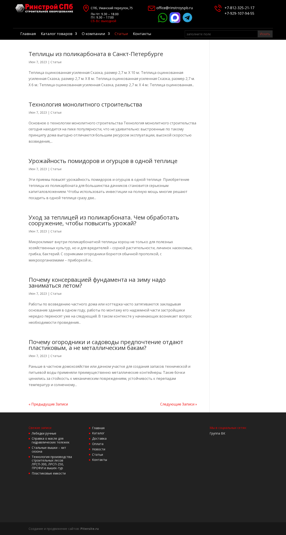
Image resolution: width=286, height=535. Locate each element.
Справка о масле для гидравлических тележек (50, 440)
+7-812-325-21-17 (239, 7)
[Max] (175, 21)
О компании (93, 34)
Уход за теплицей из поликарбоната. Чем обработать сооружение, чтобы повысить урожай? (104, 220)
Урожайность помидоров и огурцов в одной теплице (103, 161)
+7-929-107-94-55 (238, 13)
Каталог (98, 433)
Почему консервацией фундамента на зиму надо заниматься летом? (97, 282)
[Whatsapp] (162, 21)
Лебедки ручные (44, 433)
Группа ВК (217, 433)
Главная (28, 34)
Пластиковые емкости (49, 473)
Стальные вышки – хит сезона (49, 449)
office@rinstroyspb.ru (174, 7)
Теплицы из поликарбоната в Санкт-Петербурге (96, 54)
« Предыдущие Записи (48, 404)
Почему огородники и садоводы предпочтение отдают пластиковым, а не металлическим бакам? (106, 345)
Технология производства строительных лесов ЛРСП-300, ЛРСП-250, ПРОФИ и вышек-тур (52, 462)
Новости (98, 449)
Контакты (142, 34)
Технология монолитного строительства (85, 104)
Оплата (97, 444)
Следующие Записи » (178, 404)
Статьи (121, 34)
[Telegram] (187, 21)
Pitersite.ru (89, 529)
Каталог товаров (56, 34)
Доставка (99, 438)
